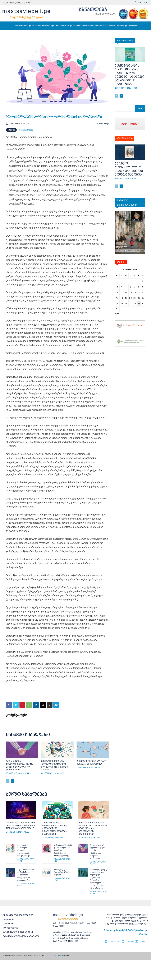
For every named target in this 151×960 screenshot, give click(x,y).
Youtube (144, 941)
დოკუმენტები (10, 928)
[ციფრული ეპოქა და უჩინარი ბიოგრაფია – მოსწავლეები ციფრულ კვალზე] (57, 750)
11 (121, 292)
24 (117, 303)
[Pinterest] (22, 705)
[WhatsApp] (29, 705)
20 (130, 298)
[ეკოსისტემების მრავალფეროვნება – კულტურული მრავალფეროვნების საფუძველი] (57, 810)
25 (121, 303)
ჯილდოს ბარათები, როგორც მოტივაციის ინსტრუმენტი (23, 850)
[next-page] (12, 781)
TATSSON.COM (55, 956)
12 (126, 292)
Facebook (115, 941)
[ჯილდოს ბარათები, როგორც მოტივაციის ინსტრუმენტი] (10, 848)
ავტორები (8, 923)
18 (121, 298)
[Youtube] (145, 2)
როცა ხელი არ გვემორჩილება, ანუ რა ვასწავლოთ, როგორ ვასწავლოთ (97, 852)
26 (126, 303)
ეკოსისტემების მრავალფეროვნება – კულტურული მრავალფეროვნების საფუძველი (54, 828)
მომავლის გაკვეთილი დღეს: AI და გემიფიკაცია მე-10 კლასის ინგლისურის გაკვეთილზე (93, 828)
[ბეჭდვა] (49, 705)
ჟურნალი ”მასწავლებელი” (18, 915)
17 (117, 298)
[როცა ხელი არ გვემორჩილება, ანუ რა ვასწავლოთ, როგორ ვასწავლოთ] (22, 750)
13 (130, 292)
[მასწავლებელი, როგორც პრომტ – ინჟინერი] (46, 872)
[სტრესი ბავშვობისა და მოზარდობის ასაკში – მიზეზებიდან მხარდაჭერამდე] (46, 848)
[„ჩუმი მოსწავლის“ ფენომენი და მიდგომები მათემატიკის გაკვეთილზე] (10, 872)
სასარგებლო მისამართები (18, 932)
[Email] (43, 705)
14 (134, 292)
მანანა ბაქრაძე (26, 130)
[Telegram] (56, 705)
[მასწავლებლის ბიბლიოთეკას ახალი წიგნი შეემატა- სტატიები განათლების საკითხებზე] (130, 54)
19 (126, 298)
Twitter (130, 941)
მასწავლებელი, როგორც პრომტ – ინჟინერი (63, 872)
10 (117, 292)
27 (130, 303)
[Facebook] (135, 2)
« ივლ (118, 313)
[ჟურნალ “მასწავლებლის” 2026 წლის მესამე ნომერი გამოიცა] (130, 152)
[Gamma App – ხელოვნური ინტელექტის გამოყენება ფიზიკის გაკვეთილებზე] (21, 810)
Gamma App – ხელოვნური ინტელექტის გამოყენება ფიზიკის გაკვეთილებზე (21, 825)
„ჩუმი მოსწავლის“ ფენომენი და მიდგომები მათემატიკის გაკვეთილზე (25, 874)
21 (134, 298)
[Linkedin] (36, 705)
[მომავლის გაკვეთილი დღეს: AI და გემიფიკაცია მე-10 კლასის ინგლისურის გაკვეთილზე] (93, 810)
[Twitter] (140, 2)
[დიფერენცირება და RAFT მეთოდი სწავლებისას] (93, 750)
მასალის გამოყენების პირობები (21, 936)
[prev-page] (8, 781)
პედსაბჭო (8, 919)
